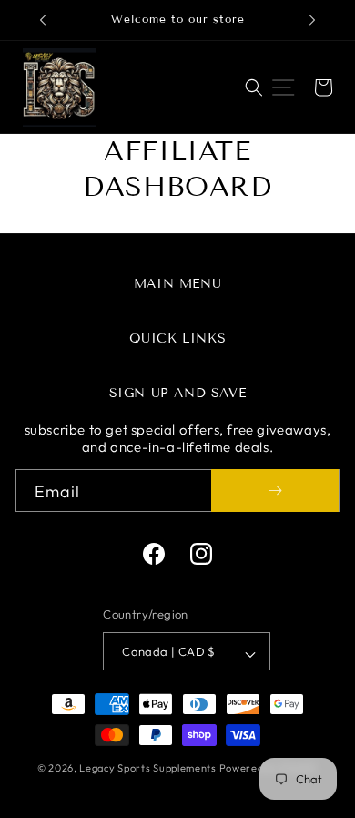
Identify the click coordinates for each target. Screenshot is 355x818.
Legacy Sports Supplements (148, 768)
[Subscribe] (275, 490)
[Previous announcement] (43, 20)
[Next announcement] (312, 20)
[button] (254, 87)
